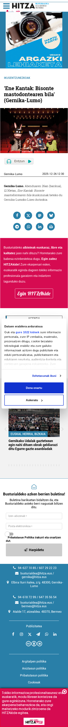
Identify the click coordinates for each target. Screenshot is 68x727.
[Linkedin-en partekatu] (39, 226)
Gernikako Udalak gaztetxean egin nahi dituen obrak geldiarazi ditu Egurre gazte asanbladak (33, 445)
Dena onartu (34, 387)
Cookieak (34, 682)
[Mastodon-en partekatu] (39, 215)
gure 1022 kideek (27, 332)
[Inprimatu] (51, 226)
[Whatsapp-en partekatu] (28, 226)
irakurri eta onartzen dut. (33, 539)
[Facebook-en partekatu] (17, 215)
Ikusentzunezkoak (17, 77)
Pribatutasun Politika (21, 537)
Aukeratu (32, 400)
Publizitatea (34, 626)
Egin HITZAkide (34, 293)
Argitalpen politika (34, 661)
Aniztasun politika (34, 668)
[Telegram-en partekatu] (17, 226)
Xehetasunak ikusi (44, 375)
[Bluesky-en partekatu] (51, 215)
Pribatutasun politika (34, 675)
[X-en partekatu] (28, 215)
